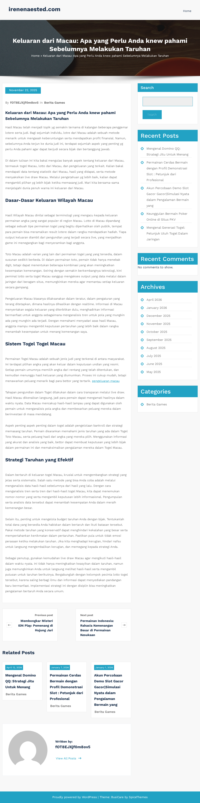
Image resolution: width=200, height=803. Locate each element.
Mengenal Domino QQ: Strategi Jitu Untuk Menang (20, 681)
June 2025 (154, 364)
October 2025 (156, 332)
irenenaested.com (34, 9)
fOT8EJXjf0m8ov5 (24, 102)
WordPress (89, 797)
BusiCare (118, 797)
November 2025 (158, 324)
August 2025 (155, 348)
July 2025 (153, 356)
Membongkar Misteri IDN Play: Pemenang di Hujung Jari (35, 625)
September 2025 (158, 340)
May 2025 (153, 372)
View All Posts (66, 758)
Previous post (44, 615)
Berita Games (54, 102)
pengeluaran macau (106, 381)
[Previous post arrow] (9, 625)
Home (187, 11)
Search (147, 87)
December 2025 (158, 316)
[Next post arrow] (124, 625)
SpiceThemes (138, 797)
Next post (86, 615)
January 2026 (156, 308)
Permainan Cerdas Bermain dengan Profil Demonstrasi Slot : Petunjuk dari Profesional (66, 687)
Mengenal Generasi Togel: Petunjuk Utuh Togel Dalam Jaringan (167, 233)
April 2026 (154, 300)
